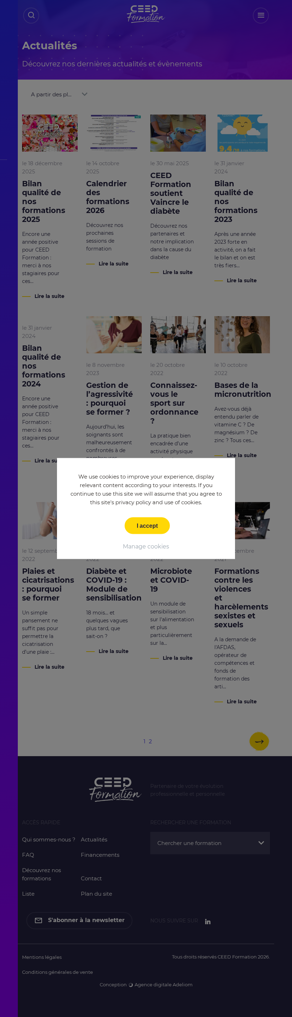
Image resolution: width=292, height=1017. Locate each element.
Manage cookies (146, 546)
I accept (147, 526)
